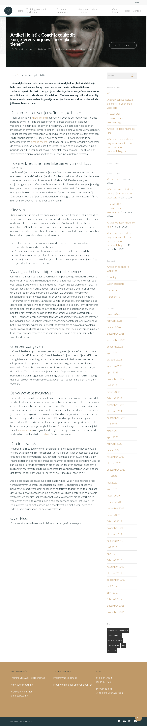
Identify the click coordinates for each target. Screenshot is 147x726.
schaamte (112, 650)
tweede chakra (39, 141)
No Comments (125, 45)
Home (20, 10)
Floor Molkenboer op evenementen (72, 684)
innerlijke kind (39, 117)
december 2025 (115, 333)
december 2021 (115, 404)
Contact (137, 10)
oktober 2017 (114, 573)
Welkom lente (114, 93)
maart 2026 (113, 314)
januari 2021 (114, 450)
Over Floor (115, 10)
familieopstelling (115, 640)
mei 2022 (112, 385)
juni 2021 (112, 424)
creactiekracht (114, 635)
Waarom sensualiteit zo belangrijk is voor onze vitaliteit (120, 103)
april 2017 (112, 592)
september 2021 (116, 417)
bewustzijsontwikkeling (118, 630)
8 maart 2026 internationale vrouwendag (115, 118)
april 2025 (112, 353)
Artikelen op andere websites (70, 49)
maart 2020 (113, 495)
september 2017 (116, 579)
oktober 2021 (114, 411)
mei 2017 (112, 586)
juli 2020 (112, 476)
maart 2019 (113, 514)
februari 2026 (114, 320)
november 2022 (115, 378)
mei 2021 (112, 430)
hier (18, 75)
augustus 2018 (115, 540)
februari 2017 (114, 599)
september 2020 (116, 469)
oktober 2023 (114, 359)
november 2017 (115, 566)
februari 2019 (114, 521)
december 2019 (115, 508)
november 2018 (115, 527)
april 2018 (112, 553)
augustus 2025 (115, 346)
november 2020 (115, 456)
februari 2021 (114, 443)
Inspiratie (90, 49)
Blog (127, 10)
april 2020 (112, 489)
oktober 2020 (114, 463)
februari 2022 (114, 398)
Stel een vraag (104, 677)
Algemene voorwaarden (109, 692)
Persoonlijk (113, 296)
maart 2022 (113, 391)
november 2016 (115, 612)
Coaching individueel (63, 10)
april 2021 (112, 437)
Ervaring (112, 277)
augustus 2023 (115, 366)
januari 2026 (114, 327)
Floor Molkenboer (24, 49)
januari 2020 (114, 502)
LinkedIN (138, 2)
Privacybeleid (104, 688)
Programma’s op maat (65, 677)
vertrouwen (24, 430)
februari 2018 (114, 560)
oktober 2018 (114, 534)
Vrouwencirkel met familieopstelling (88, 10)
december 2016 (115, 605)
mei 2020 (112, 482)
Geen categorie (115, 283)
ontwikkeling (113, 645)
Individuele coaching (21, 684)
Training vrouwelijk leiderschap (37, 10)
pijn (123, 645)
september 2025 (116, 340)
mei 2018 (112, 547)
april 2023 (112, 372)
